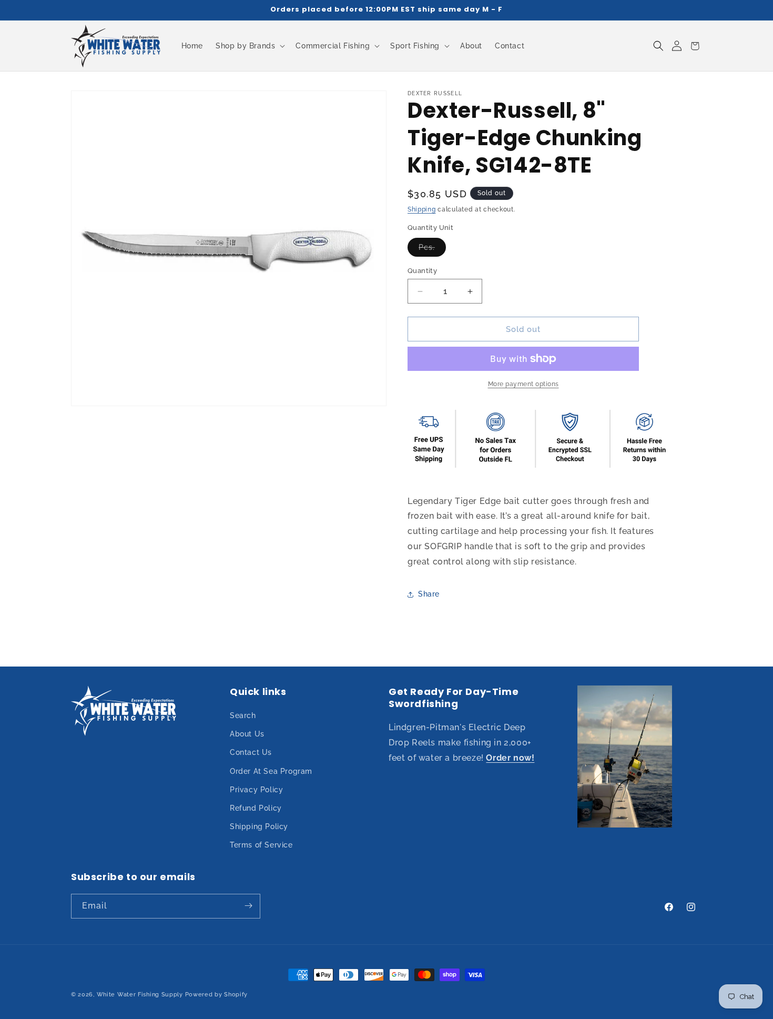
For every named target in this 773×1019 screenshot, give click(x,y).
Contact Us (251, 753)
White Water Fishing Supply (140, 994)
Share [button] (429, 594)
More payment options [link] (523, 384)
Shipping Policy (259, 827)
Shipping (422, 209)
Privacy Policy (256, 789)
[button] (249, 46)
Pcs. (432, 250)
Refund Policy (256, 808)
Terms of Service (261, 845)
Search (243, 715)
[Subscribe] (248, 905)
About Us (247, 734)
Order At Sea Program (271, 771)
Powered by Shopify (216, 994)
